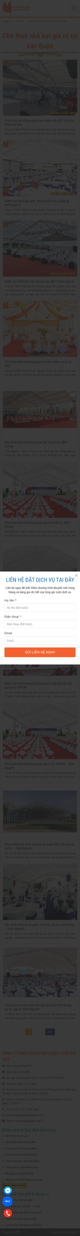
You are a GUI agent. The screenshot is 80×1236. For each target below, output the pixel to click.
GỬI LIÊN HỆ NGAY (40, 652)
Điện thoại (12, 616)
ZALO (7, 1201)
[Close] (76, 575)
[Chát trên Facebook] (8, 1191)
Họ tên (10, 600)
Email (8, 633)
